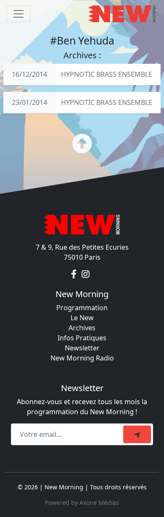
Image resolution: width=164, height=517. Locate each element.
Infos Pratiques (82, 337)
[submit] (137, 434)
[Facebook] (74, 274)
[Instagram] (86, 274)
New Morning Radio (82, 358)
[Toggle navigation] (18, 13)
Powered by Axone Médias (82, 503)
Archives (82, 327)
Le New (82, 317)
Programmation (82, 307)
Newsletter (82, 347)
